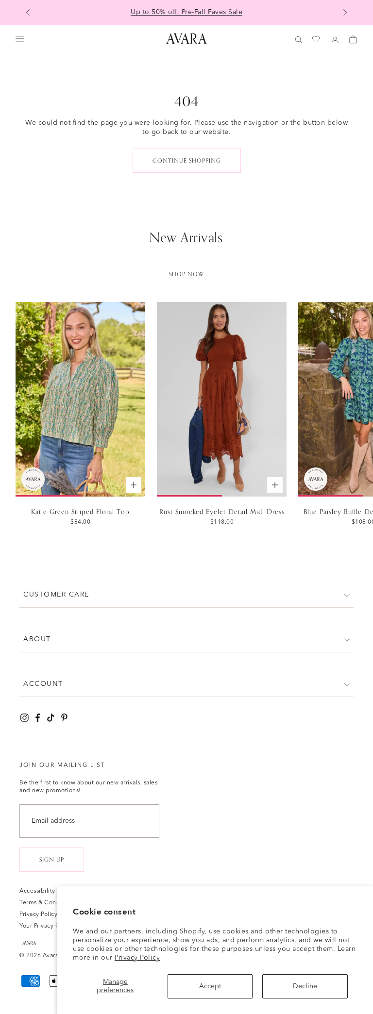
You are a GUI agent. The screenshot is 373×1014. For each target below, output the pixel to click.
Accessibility (37, 891)
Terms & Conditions (47, 903)
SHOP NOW (186, 274)
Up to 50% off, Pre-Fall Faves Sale (186, 12)
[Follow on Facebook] (38, 718)
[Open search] (298, 39)
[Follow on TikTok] (51, 718)
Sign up (51, 859)
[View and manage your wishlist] (316, 39)
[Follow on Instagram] (24, 718)
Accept (210, 986)
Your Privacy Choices (48, 926)
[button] (186, 594)
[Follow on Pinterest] (64, 718)
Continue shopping (187, 161)
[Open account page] (335, 39)
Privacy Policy (137, 957)
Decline (305, 986)
